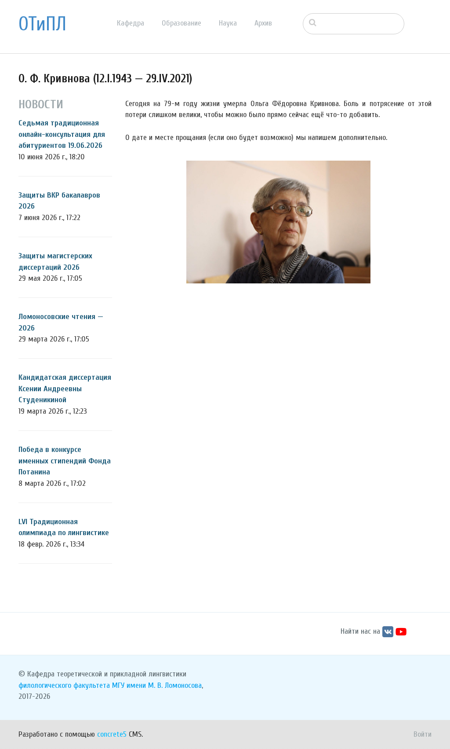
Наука (228, 23)
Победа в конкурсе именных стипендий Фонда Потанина (64, 461)
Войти (423, 734)
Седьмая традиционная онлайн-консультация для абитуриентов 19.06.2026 (61, 134)
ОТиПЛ (42, 24)
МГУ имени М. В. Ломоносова (157, 685)
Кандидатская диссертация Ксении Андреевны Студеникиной (64, 388)
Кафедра (130, 23)
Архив (263, 23)
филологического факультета (64, 685)
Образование (181, 23)
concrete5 (112, 734)
